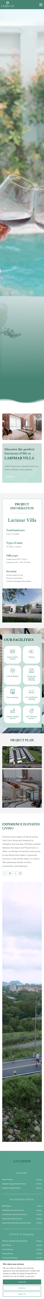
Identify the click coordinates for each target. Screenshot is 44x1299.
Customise (22, 1288)
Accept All (22, 1282)
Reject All (22, 1294)
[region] (22, 1279)
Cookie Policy (30, 1276)
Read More (10, 476)
